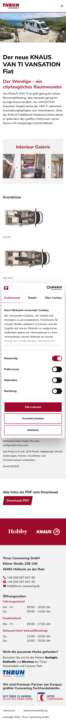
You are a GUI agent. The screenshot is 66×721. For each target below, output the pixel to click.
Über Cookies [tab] (53, 297)
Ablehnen (33, 429)
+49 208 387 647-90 (21, 582)
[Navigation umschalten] (62, 6)
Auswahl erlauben (33, 418)
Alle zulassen (33, 406)
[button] (17, 167)
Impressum (9, 710)
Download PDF (18, 500)
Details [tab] (32, 297)
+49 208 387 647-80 (21, 578)
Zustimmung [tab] (12, 297)
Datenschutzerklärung (36, 710)
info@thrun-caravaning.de (23, 586)
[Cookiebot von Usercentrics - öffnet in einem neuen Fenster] (47, 288)
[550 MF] (33, 218)
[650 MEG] (33, 259)
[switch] (57, 369)
